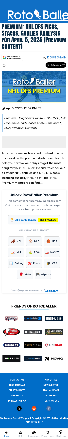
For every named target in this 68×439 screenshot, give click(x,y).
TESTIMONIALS (17, 385)
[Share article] (4, 65)
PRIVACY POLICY (17, 400)
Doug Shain (56, 57)
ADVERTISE (51, 379)
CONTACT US (17, 379)
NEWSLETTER (51, 385)
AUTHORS (51, 395)
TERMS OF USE (51, 400)
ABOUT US (17, 395)
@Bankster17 (58, 65)
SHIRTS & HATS (17, 390)
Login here (51, 290)
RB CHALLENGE (51, 390)
